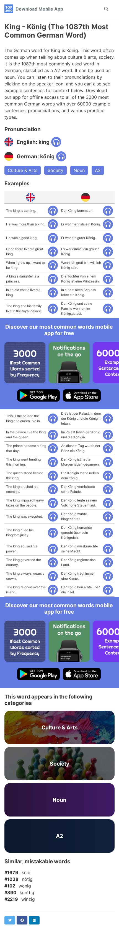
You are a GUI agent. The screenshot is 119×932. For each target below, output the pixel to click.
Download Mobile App (39, 9)
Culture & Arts (22, 170)
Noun (79, 170)
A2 (98, 170)
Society (55, 170)
